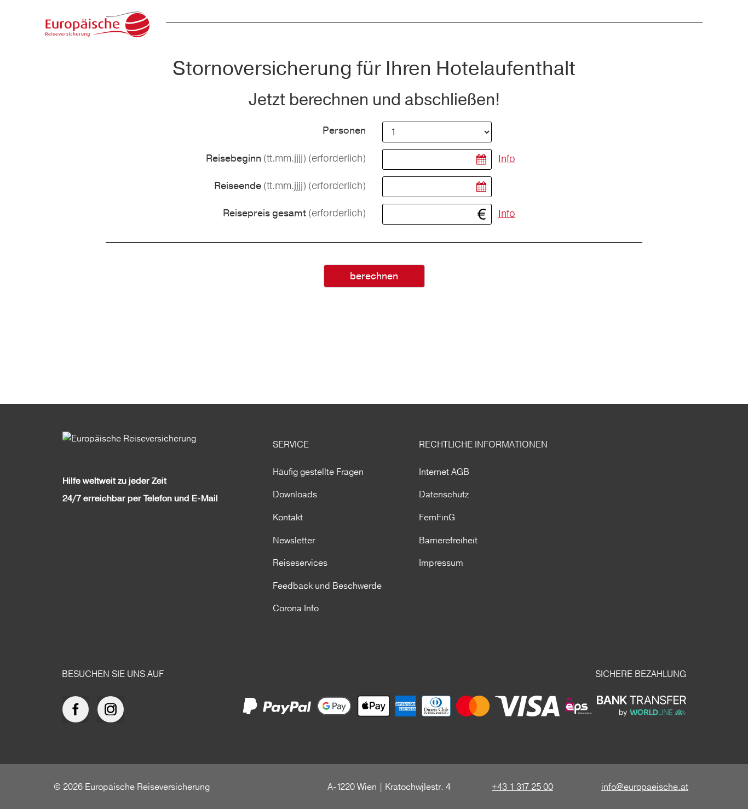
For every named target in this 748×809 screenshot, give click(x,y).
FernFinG (437, 517)
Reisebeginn (286, 158)
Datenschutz (444, 494)
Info (506, 158)
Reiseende (290, 186)
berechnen (374, 276)
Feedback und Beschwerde (327, 585)
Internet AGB (444, 471)
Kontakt (288, 517)
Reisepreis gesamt (294, 213)
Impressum (441, 562)
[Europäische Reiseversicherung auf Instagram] (113, 709)
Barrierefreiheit (448, 540)
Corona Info (296, 608)
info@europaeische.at (644, 786)
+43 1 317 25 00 (522, 786)
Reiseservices (300, 562)
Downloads (295, 494)
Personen (344, 130)
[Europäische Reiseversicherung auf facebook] (78, 709)
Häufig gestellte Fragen (318, 471)
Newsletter (294, 540)
